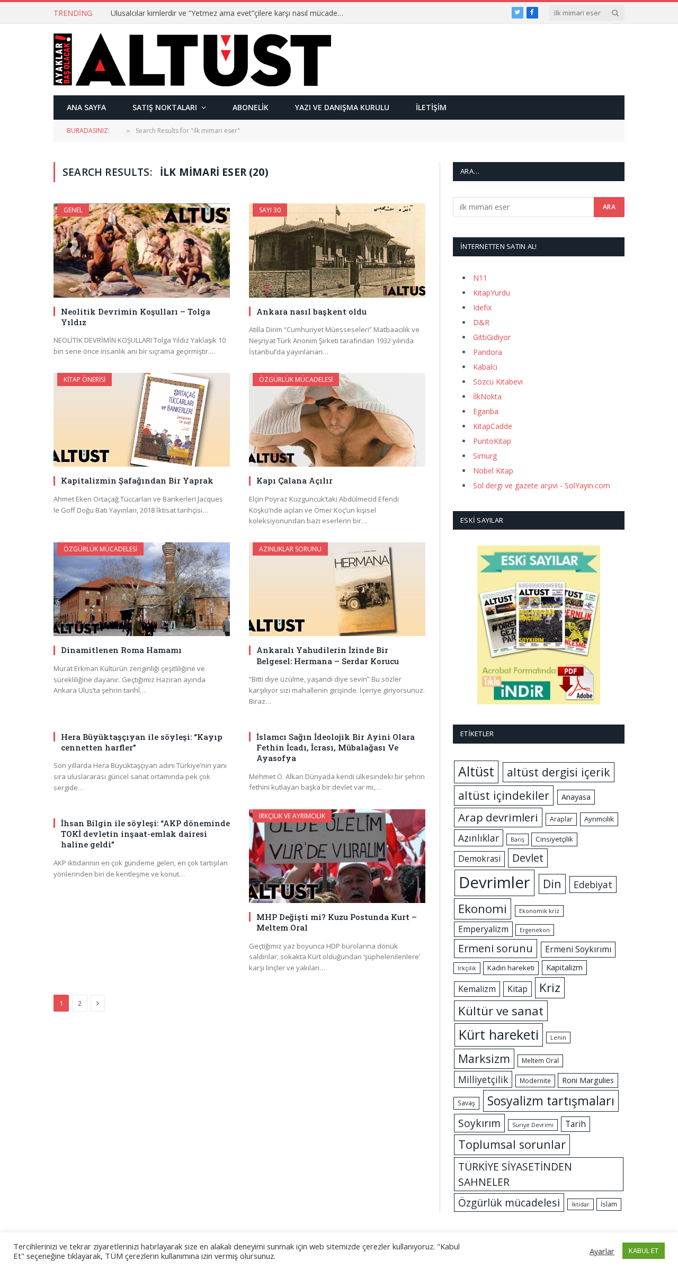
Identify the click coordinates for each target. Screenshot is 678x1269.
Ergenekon (535, 930)
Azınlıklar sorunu (290, 548)
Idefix (482, 307)
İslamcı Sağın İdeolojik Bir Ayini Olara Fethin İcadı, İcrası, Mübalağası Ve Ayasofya (335, 747)
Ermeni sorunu (495, 948)
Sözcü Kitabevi (498, 382)
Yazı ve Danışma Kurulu (342, 107)
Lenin (558, 1037)
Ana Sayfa (86, 107)
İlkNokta (487, 396)
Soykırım (479, 1123)
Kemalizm (477, 989)
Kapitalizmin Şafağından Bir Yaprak (137, 480)
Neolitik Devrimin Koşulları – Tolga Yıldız (135, 316)
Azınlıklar (478, 838)
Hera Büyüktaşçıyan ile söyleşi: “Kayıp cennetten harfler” (141, 742)
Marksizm (484, 1058)
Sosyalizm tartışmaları (550, 1100)
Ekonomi (482, 908)
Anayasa (576, 796)
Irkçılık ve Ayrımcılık (292, 815)
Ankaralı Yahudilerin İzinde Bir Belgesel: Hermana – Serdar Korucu (327, 655)
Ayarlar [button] (602, 1251)
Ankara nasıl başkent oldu (311, 311)
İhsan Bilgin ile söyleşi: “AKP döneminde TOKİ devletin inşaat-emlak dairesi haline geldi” (145, 834)
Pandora (487, 352)
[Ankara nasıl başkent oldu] (337, 250)
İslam (609, 1204)
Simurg (485, 456)
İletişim (431, 107)
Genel (73, 210)
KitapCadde (492, 426)
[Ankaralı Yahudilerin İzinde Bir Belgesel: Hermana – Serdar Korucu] (337, 589)
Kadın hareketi (510, 967)
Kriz (549, 987)
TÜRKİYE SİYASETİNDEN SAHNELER (515, 1174)
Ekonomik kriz (539, 911)
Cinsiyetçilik (554, 839)
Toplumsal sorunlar (512, 1144)
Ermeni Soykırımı (578, 949)
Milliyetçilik (483, 1079)
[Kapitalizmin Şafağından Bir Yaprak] (141, 420)
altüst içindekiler (503, 795)
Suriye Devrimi (533, 1125)
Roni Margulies (588, 1080)
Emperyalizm (483, 929)
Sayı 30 (270, 210)
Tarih (575, 1124)
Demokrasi (479, 858)
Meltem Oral (540, 1060)
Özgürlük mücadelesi (296, 379)
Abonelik (251, 107)
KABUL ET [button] (643, 1250)
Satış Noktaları (164, 107)
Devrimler (494, 882)
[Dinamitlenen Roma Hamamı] (141, 589)
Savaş (466, 1102)
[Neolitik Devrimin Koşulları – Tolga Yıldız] (141, 250)
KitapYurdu (491, 293)
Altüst (476, 771)
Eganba (485, 411)
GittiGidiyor (492, 337)
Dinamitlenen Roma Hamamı (121, 650)
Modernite (535, 1080)
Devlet (527, 858)
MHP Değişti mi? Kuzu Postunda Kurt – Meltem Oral (336, 922)
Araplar (561, 819)
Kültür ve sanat (500, 1011)
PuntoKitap (492, 441)
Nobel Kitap (493, 471)
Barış (517, 839)
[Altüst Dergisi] (192, 60)
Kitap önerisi (84, 379)
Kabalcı (485, 367)
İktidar (581, 1204)
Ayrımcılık (599, 819)
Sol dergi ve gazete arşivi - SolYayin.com (541, 485)
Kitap (517, 989)
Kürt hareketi (499, 1034)
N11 (480, 278)
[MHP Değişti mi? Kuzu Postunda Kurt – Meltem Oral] (337, 856)
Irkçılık (467, 968)
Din (552, 883)
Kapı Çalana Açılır (294, 480)
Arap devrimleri (498, 817)
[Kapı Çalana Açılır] (337, 420)
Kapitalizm (564, 967)
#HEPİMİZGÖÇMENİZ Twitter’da (166, 13)
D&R (481, 322)
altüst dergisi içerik (558, 772)
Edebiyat (593, 884)
